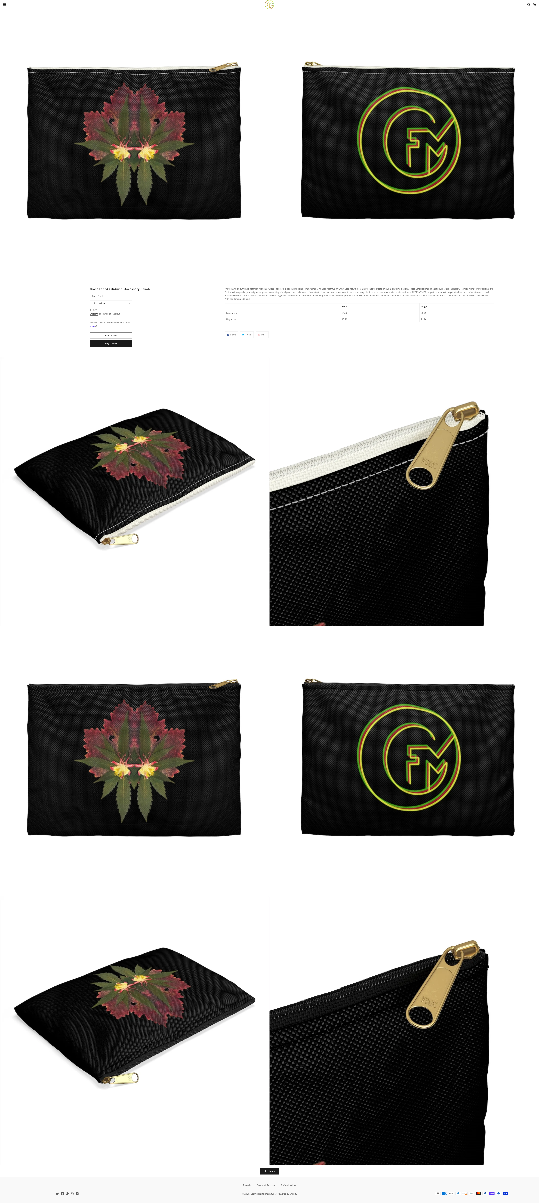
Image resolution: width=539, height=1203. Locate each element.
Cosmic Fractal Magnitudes (264, 1193)
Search (247, 1185)
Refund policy (288, 1185)
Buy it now (111, 343)
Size (93, 296)
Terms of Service (266, 1185)
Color (94, 303)
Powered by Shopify (287, 1193)
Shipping (94, 313)
